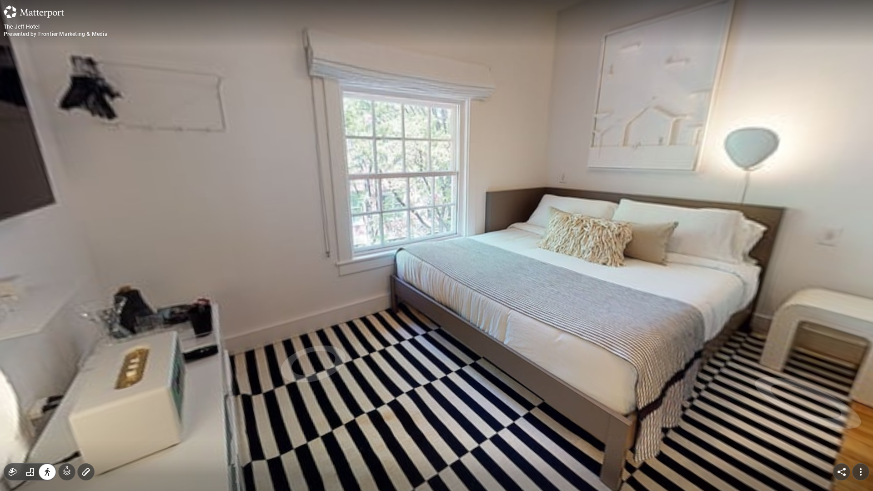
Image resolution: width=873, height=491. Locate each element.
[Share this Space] (841, 472)
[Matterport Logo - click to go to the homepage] (34, 12)
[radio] (12, 472)
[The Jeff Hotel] (436, 245)
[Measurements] (86, 472)
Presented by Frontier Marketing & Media (56, 34)
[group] (30, 472)
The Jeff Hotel (22, 27)
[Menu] (860, 472)
